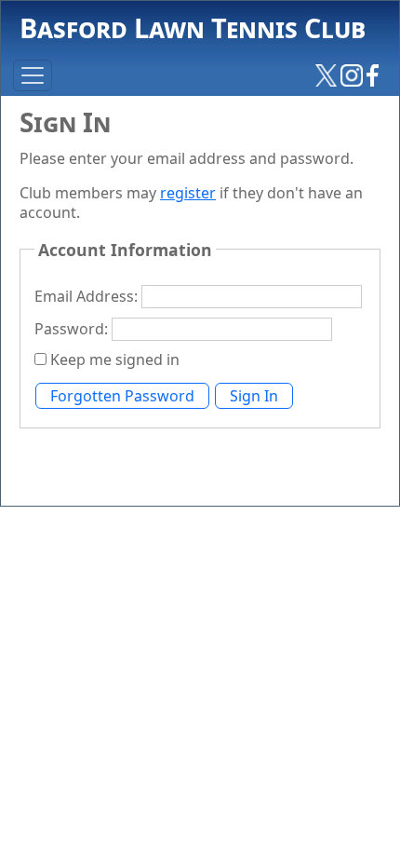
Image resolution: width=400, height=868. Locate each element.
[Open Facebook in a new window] (373, 74)
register (188, 193)
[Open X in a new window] (326, 74)
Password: (73, 329)
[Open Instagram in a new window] (351, 74)
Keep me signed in (115, 359)
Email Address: (87, 296)
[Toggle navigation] (32, 75)
